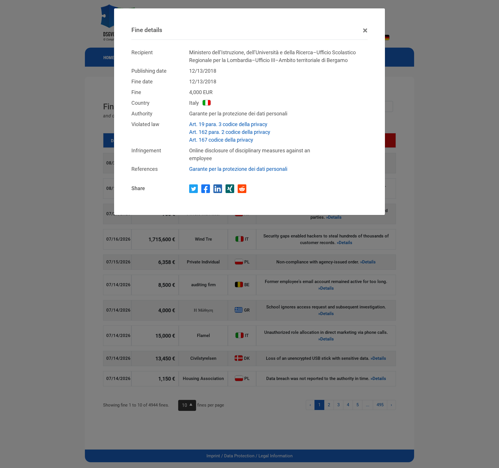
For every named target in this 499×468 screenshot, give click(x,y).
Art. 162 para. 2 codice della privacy (229, 132)
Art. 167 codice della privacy (221, 140)
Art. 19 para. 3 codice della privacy (228, 124)
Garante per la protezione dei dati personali (238, 169)
